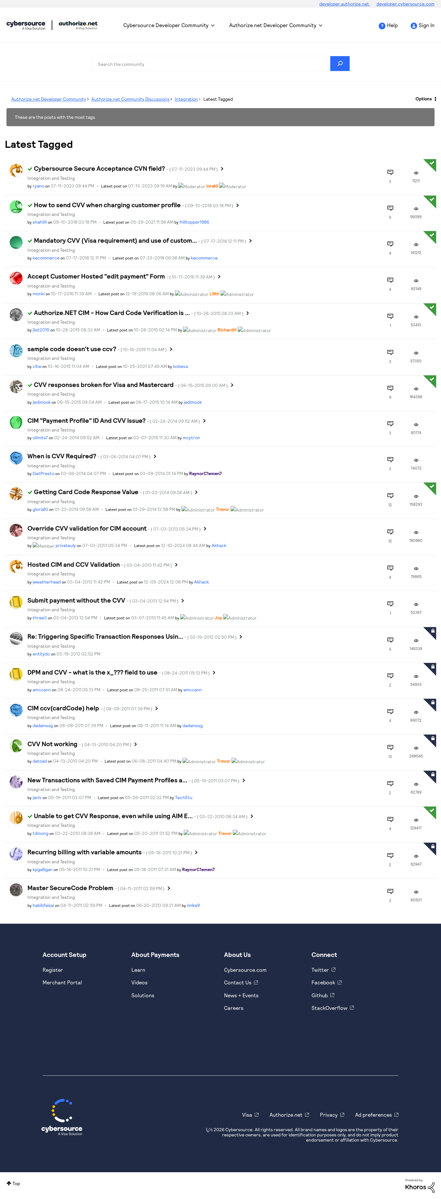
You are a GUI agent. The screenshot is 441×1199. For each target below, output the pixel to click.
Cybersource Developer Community (25, 25)
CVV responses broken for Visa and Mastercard (131, 384)
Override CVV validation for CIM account (114, 528)
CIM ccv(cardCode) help (89, 708)
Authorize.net (286, 1115)
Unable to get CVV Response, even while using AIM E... (141, 815)
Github (320, 995)
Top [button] (16, 1183)
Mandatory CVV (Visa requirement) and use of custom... (140, 240)
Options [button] (423, 98)
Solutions (142, 995)
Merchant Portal (62, 982)
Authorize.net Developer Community (272, 25)
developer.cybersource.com (405, 3)
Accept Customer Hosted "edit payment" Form (121, 276)
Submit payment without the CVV (103, 600)
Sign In (427, 25)
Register (53, 970)
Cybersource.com (245, 970)
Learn (138, 970)
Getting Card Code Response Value (113, 491)
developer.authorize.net (344, 3)
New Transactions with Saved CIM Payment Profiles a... (133, 780)
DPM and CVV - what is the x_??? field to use (118, 672)
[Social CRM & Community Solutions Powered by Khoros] (420, 1185)
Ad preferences (373, 1115)
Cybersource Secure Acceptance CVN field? (126, 168)
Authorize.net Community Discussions (130, 99)
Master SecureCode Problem (96, 887)
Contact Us (237, 982)
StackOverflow (329, 1008)
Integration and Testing (51, 178)
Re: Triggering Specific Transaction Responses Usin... (132, 636)
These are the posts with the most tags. (55, 117)
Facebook (323, 982)
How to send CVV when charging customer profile (133, 204)
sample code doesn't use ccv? (97, 348)
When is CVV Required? (89, 456)
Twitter (320, 970)
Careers (233, 1008)
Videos (139, 982)
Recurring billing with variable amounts (109, 852)
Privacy (329, 1115)
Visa (247, 1115)
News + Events (241, 995)
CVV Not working (79, 743)
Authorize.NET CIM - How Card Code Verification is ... (138, 312)
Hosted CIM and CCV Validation (99, 564)
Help (392, 25)
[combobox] (220, 63)
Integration (186, 99)
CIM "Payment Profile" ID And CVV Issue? (113, 420)
